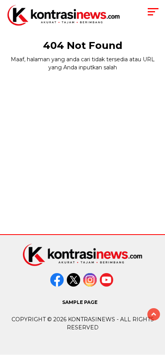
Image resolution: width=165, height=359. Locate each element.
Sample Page (79, 302)
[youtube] (107, 285)
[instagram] (90, 285)
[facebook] (57, 285)
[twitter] (74, 285)
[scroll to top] (153, 314)
